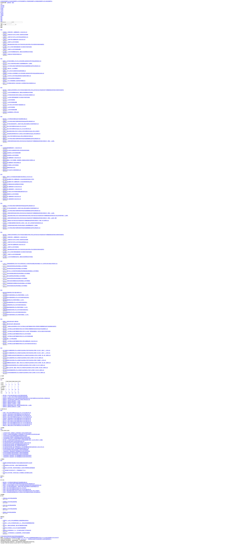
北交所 (1, 11)
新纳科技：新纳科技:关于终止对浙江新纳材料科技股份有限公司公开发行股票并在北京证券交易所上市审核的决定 (26, 398)
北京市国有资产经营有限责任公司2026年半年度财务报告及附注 (16, 297)
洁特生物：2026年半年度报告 (9, 107)
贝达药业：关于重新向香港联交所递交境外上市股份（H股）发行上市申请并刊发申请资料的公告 (23, 222)
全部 (1, 4)
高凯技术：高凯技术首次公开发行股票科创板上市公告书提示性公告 (17, 415)
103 (9, 392)
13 (18, 391)
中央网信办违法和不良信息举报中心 (35, 539)
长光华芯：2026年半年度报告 (9, 99)
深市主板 (2, 6)
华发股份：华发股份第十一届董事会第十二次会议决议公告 (15, 32)
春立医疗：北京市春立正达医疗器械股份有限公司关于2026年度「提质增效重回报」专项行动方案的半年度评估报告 (27, 331)
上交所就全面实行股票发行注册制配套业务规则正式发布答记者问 (16, 437)
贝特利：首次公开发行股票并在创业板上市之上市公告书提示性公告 (17, 128)
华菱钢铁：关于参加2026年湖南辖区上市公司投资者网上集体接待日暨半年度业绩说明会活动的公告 (23, 73)
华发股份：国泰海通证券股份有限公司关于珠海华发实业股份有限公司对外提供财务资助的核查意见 (23, 44)
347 (18, 389)
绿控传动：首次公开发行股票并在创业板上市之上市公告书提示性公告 (17, 416)
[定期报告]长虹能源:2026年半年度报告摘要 (12, 152)
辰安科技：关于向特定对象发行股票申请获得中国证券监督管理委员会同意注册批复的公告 (21, 227)
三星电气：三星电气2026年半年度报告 (11, 41)
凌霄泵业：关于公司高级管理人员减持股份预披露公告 (14, 80)
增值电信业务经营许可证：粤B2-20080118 (21, 537)
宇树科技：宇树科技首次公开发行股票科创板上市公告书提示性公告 (17, 418)
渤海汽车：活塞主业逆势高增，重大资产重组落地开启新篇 (15, 525)
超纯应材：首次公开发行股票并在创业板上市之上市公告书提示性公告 (17, 422)
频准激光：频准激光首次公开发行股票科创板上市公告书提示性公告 (17, 419)
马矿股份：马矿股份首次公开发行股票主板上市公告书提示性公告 (16, 414)
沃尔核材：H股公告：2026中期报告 (10, 68)
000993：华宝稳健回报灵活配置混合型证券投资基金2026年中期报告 (17, 283)
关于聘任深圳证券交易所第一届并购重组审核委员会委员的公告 (16, 448)
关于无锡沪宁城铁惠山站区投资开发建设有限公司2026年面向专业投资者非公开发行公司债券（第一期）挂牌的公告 (27, 355)
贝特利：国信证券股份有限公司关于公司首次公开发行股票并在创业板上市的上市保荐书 (21, 131)
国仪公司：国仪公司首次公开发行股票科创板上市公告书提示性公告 (17, 421)
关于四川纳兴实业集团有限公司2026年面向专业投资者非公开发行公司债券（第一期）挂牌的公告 (23, 357)
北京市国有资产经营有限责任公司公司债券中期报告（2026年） (16, 295)
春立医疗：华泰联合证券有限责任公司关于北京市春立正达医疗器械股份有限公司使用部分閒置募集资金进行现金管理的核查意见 (29, 326)
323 (12, 392)
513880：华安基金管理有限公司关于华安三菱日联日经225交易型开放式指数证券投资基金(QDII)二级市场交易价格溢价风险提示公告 (30, 263)
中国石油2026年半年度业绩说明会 (10, 498)
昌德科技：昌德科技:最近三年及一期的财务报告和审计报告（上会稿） (17, 405)
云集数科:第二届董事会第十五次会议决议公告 (12, 186)
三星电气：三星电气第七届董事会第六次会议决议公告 (14, 39)
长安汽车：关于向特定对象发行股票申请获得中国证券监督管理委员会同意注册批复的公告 (21, 65)
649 (15, 389)
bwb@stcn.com (23, 539)
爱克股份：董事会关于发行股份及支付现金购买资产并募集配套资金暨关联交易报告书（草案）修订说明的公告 (26, 220)
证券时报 (9, 2)
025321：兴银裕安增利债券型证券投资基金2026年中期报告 (15, 266)
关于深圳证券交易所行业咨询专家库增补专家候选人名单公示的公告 (17, 442)
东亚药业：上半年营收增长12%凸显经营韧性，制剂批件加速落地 (16, 532)
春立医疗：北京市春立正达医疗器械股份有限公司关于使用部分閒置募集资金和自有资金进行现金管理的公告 (25, 328)
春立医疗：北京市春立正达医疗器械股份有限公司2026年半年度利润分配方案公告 (20, 343)
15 (18, 386)
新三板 (1, 12)
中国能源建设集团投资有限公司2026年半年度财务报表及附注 (15, 309)
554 (15, 392)
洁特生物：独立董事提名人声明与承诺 (11, 112)
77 (6, 389)
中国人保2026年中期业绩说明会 (9, 505)
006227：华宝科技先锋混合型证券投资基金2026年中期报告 (15, 285)
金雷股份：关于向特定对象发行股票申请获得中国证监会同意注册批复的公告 (19, 121)
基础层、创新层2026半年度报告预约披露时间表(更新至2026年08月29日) (17, 176)
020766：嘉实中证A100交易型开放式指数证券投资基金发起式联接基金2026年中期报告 (21, 271)
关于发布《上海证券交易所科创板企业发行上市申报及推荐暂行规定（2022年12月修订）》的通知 (23, 439)
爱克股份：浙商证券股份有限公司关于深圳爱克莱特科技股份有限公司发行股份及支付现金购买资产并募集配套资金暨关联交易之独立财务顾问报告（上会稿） (35, 215)
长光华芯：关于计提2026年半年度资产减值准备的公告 (14, 104)
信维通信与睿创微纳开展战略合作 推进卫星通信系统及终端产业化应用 (17, 462)
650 (12, 389)
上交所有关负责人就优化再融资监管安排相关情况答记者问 (15, 435)
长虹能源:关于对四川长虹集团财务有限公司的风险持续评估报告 (16, 150)
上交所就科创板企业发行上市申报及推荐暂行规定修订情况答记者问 (17, 438)
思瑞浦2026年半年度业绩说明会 (9, 512)
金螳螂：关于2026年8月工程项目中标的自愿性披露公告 (14, 70)
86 (18, 382)
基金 (1, 16)
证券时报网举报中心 (47, 539)
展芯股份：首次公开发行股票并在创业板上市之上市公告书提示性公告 (17, 424)
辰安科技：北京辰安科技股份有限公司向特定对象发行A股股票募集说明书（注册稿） (20, 225)
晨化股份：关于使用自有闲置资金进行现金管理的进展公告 (15, 118)
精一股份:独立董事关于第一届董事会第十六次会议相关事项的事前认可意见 (18, 179)
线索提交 (22, 536)
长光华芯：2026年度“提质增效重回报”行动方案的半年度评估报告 (16, 97)
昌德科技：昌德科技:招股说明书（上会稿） (12, 401)
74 (15, 384)
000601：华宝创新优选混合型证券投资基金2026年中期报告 (15, 268)
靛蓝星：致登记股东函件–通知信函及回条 (11, 323)
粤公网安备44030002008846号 (52, 537)
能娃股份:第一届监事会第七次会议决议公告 (12, 198)
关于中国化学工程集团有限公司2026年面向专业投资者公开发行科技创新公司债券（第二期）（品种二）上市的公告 (26, 350)
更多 (1, 29)
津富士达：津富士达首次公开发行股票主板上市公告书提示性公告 (16, 425)
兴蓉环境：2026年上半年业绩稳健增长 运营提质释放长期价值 (15, 520)
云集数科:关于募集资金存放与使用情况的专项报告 (13, 184)
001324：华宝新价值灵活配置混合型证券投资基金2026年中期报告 (16, 280)
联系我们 (10, 536)
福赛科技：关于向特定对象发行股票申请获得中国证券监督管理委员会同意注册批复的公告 (21, 138)
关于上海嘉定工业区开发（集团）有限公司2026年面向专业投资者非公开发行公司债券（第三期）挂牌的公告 (25, 367)
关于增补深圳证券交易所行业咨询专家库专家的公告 (13, 441)
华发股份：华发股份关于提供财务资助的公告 (12, 54)
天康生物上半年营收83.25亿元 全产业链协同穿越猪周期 (14, 527)
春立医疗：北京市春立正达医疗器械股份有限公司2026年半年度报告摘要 (18, 336)
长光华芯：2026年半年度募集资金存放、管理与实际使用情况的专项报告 (18, 92)
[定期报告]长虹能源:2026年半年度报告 (11, 155)
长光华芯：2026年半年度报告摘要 (10, 102)
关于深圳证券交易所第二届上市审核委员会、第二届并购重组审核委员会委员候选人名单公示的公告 (23, 446)
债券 (1, 18)
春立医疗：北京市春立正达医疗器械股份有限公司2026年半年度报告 (17, 333)
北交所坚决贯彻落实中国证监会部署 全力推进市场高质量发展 (15, 449)
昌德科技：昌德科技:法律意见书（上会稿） (12, 406)
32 (18, 387)
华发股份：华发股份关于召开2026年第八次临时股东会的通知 (15, 34)
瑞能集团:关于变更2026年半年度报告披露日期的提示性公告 (15, 191)
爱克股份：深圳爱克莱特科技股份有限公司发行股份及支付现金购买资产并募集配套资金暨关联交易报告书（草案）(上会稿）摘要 (30, 218)
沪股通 (1, 15)
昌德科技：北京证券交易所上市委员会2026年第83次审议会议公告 (16, 399)
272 (18, 392)
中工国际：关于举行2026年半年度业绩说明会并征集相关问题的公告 (17, 75)
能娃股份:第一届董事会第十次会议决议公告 (12, 196)
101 (18, 384)
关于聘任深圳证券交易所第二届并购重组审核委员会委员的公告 (16, 444)
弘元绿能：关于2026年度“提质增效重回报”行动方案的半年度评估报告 (17, 46)
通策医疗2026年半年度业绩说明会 (10, 508)
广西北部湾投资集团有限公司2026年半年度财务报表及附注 (15, 302)
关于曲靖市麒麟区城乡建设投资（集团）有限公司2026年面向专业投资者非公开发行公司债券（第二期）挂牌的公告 (27, 362)
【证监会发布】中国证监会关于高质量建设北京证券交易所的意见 (16, 451)
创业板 (1, 9)
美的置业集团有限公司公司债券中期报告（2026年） (13, 299)
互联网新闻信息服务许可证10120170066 (38, 537)
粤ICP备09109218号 (8, 537)
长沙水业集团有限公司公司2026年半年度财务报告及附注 (14, 312)
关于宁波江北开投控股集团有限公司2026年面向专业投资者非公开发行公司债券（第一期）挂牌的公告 (24, 372)
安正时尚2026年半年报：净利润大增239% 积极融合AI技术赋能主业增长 (17, 472)
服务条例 (6, 536)
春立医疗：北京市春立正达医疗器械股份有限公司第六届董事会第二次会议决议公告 (20, 341)
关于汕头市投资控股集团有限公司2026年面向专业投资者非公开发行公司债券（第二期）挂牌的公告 (23, 370)
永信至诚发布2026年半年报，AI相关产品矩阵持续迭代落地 (15, 465)
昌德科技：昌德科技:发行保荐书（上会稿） (12, 402)
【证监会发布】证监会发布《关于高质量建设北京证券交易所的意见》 (17, 455)
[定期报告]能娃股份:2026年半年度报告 (11, 194)
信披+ (13, 2)
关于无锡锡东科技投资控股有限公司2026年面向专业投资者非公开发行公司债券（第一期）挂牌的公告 (24, 365)
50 (9, 389)
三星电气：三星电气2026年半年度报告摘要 (12, 49)
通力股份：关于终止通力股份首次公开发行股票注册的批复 (15, 395)
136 (6, 392)
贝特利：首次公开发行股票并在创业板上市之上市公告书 (14, 126)
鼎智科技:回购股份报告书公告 (9, 167)
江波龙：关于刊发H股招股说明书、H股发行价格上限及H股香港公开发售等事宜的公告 (21, 123)
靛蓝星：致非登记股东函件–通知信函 (10, 321)
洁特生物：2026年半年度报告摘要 (10, 109)
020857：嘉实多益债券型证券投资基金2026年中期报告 (14, 275)
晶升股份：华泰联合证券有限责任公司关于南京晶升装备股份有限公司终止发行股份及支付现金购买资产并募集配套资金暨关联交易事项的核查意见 (33, 90)
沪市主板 (2, 5)
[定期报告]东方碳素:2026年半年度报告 (11, 165)
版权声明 (14, 536)
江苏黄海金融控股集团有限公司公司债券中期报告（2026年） (15, 307)
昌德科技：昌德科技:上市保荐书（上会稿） (12, 403)
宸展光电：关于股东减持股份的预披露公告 (12, 78)
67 (12, 384)
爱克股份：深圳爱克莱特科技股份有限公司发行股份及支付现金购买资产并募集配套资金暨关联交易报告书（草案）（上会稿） (29, 141)
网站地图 (18, 536)
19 (6, 384)
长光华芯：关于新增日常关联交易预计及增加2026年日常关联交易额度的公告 (19, 94)
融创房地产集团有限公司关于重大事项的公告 (12, 292)
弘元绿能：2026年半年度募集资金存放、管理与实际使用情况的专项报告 (18, 51)
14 (9, 384)
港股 (1, 19)
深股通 (1, 13)
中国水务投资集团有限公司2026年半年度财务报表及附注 (14, 304)
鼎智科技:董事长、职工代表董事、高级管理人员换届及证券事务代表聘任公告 (19, 160)
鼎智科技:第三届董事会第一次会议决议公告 (12, 157)
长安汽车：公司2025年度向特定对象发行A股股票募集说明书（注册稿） (18, 63)
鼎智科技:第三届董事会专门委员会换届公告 (12, 162)
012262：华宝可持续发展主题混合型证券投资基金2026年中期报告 (16, 273)
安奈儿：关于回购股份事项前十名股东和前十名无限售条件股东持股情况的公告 (19, 83)
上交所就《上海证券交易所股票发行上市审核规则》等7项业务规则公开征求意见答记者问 (21, 434)
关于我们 (2, 536)
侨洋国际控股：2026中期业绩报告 (10, 338)
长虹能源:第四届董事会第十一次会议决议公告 (12, 147)
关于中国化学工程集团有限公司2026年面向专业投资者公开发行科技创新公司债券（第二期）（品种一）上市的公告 (26, 352)
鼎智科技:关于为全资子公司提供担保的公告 (12, 170)
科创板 (1, 8)
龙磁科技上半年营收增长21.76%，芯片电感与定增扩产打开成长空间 (17, 530)
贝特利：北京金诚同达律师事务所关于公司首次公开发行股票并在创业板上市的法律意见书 (21, 133)
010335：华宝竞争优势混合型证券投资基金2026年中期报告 (15, 278)
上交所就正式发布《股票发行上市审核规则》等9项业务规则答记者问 (17, 432)
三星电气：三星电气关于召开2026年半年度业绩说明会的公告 (15, 37)
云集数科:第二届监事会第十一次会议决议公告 (12, 189)
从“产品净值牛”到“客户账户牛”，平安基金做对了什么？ (14, 470)
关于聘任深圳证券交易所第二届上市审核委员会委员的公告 (15, 445)
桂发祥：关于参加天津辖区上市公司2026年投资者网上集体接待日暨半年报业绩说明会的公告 (22, 61)
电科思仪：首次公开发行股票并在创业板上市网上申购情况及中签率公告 (18, 136)
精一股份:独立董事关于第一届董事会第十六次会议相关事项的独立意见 (17, 181)
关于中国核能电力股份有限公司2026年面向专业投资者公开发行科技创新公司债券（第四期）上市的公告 (24, 360)
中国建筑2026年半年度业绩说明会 (10, 501)
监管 (1, 20)
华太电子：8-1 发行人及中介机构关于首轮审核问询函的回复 (15, 396)
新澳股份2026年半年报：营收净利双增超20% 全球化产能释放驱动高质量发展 (19, 467)
